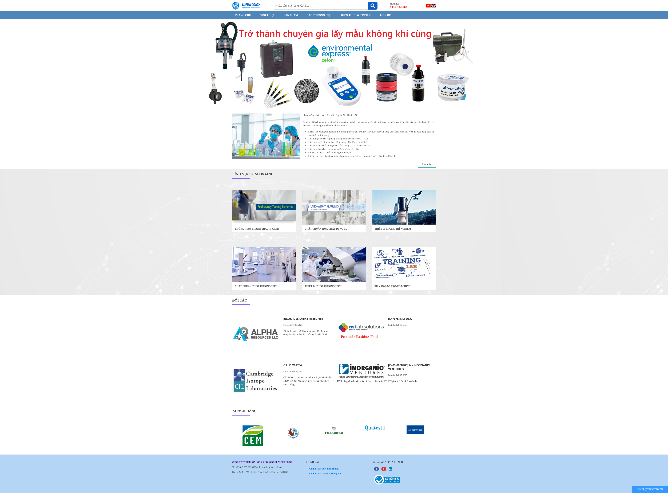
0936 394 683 (398, 7)
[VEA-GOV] (319, 433)
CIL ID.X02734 (292, 365)
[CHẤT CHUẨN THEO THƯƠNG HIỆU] (264, 264)
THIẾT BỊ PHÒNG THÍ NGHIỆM (393, 229)
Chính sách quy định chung (324, 468)
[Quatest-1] (400, 428)
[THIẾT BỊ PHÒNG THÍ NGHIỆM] (404, 207)
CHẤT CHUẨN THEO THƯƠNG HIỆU (256, 286)
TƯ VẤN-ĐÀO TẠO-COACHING (393, 286)
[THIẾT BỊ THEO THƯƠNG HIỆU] (334, 264)
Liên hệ (385, 15)
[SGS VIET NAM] (237, 430)
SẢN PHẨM (291, 15)
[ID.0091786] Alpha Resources (303, 319)
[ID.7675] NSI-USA (400, 319)
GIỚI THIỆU (267, 15)
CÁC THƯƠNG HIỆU (319, 15)
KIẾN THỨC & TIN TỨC (356, 15)
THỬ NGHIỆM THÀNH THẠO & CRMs (257, 229)
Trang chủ (243, 15)
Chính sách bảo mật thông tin (325, 473)
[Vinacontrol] (359, 430)
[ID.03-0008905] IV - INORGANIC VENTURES (409, 367)
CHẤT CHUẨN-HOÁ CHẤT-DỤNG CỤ (326, 229)
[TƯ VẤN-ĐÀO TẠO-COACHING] (404, 264)
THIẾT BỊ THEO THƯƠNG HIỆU (323, 286)
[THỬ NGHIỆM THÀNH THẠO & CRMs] (264, 207)
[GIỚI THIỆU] (266, 141)
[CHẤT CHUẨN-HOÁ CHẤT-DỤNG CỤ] (334, 207)
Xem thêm (427, 164)
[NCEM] (278, 435)
